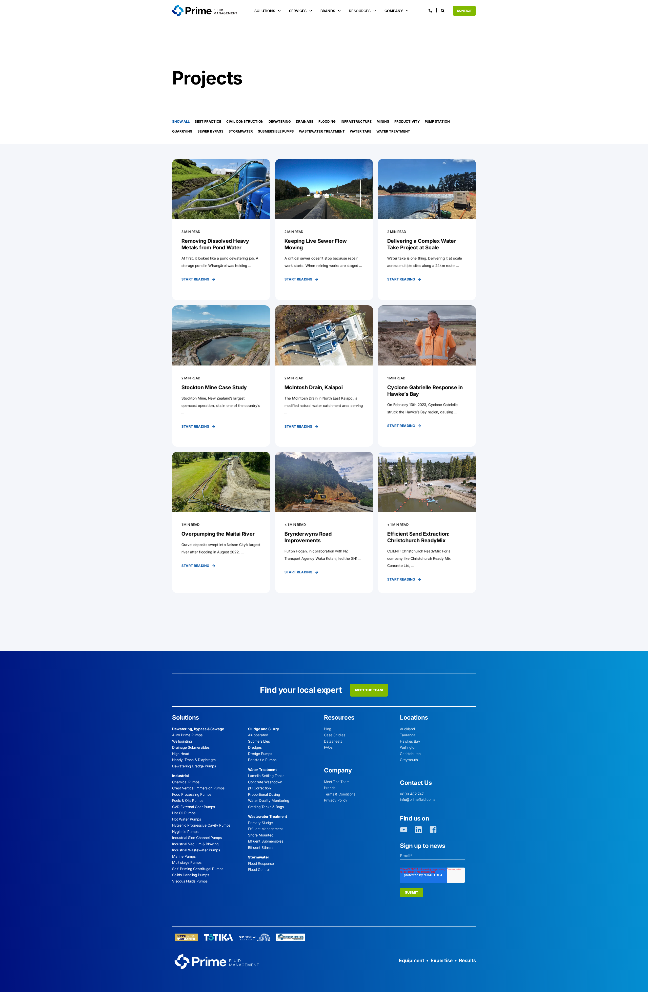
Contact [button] (464, 11)
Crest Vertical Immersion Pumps (198, 788)
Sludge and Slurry (263, 729)
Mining (383, 121)
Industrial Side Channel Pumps (197, 837)
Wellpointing (182, 741)
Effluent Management (265, 829)
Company (338, 770)
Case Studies (334, 735)
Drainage (304, 121)
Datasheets (333, 741)
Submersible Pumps (276, 131)
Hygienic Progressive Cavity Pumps (201, 825)
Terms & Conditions (339, 794)
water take (360, 131)
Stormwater (241, 131)
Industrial (180, 775)
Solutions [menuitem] (264, 11)
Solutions (185, 717)
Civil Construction (245, 121)
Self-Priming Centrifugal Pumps (197, 869)
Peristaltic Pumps (262, 760)
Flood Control (259, 869)
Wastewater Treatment (322, 131)
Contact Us (416, 782)
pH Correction (259, 788)
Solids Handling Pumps (190, 875)
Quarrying (182, 131)
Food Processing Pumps (191, 794)
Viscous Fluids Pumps (190, 881)
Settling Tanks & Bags (266, 807)
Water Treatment (393, 131)
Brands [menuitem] (327, 11)
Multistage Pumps (186, 862)
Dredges (255, 747)
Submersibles (259, 741)
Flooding (327, 121)
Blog (327, 729)
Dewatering (280, 121)
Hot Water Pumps (186, 819)
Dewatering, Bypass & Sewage (198, 729)
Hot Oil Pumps (183, 813)
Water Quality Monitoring (268, 800)
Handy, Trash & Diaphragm (194, 760)
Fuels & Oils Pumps (187, 800)
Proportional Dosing (264, 794)
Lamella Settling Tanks (266, 775)
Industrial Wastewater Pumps (196, 850)
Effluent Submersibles (265, 841)
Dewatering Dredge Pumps (194, 766)
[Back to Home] (204, 10)
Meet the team (369, 690)
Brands (329, 788)
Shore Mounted (260, 835)
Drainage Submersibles (191, 747)
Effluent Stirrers (260, 847)
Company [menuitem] (393, 11)
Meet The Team (337, 782)
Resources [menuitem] (360, 11)
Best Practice (208, 121)
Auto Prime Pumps (187, 735)
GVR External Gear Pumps (193, 807)
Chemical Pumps (185, 782)
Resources (339, 717)
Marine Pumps (184, 856)
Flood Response (261, 863)
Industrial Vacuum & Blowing (195, 844)
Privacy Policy (335, 800)
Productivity (407, 121)
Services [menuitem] (298, 11)
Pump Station (437, 121)
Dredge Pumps (260, 753)
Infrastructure (356, 121)
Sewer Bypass (210, 131)
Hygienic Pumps (185, 831)
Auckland (407, 729)
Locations (414, 717)
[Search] (443, 10)
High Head (180, 753)
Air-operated (258, 735)
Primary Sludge (260, 823)
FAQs (328, 747)
